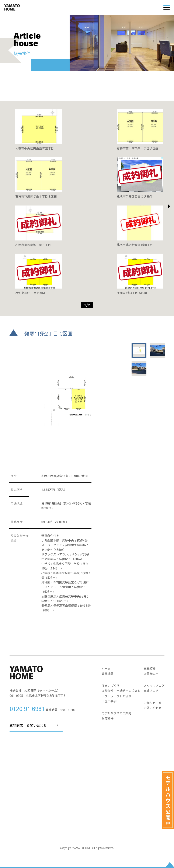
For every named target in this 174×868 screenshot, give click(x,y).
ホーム (106, 668)
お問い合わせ (152, 708)
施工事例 (110, 701)
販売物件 (108, 718)
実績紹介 (150, 668)
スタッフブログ (154, 685)
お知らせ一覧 (152, 703)
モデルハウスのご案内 (116, 713)
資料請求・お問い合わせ (28, 725)
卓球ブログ (151, 691)
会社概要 (108, 673)
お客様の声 (151, 673)
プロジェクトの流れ (118, 696)
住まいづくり (110, 685)
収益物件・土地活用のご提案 (121, 691)
